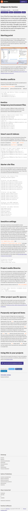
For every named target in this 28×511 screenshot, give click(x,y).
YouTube (2, 494)
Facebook (19, 369)
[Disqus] (14, 397)
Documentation (4, 464)
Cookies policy (4, 510)
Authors (2, 459)
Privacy (24, 508)
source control (4, 12)
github (23, 12)
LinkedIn (4, 371)
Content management (6, 477)
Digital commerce (5, 480)
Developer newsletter (5, 500)
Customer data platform (6, 481)
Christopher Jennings (5, 10)
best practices (17, 12)
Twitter (12, 369)
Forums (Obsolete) (5, 468)
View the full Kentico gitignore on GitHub (13, 363)
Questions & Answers (5, 460)
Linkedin (2, 497)
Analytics (3, 484)
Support (2, 465)
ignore (11, 12)
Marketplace (3, 467)
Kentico (8, 508)
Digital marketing (5, 478)
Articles (2, 457)
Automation (3, 483)
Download (3, 462)
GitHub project (9, 359)
